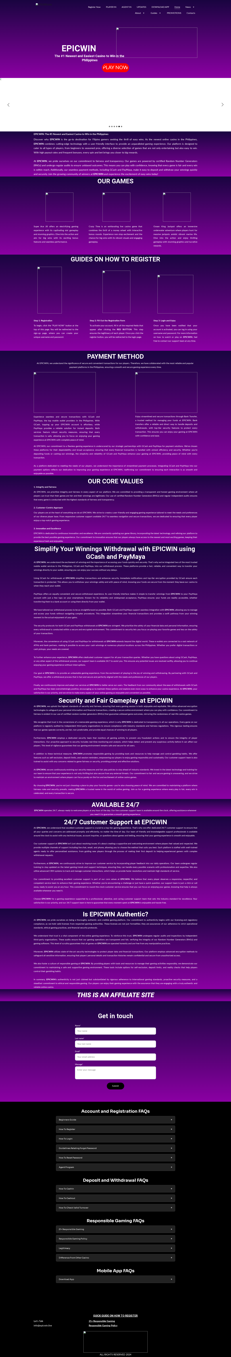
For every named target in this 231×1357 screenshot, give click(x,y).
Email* (77, 1052)
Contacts (191, 13)
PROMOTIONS (174, 13)
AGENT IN (126, 7)
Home (177, 7)
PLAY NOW (115, 67)
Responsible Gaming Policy (103, 1326)
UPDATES (141, 7)
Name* (78, 1026)
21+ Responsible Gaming (102, 1321)
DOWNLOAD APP (160, 7)
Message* (79, 1064)
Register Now (94, 7)
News (188, 7)
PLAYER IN (111, 7)
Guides (154, 13)
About (138, 13)
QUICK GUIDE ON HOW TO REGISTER (115, 1315)
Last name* (79, 1039)
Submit (115, 1086)
